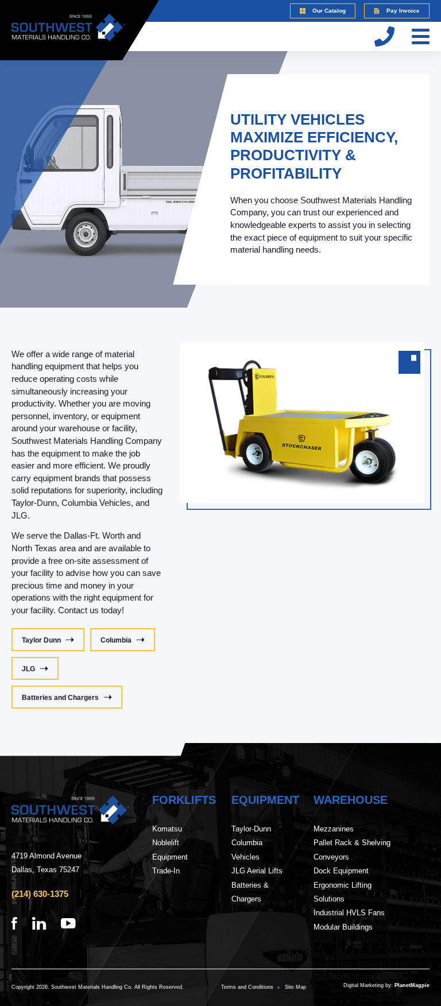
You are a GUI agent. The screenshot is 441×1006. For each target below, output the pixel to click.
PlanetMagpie (412, 985)
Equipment (265, 800)
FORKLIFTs (184, 800)
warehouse (351, 800)
